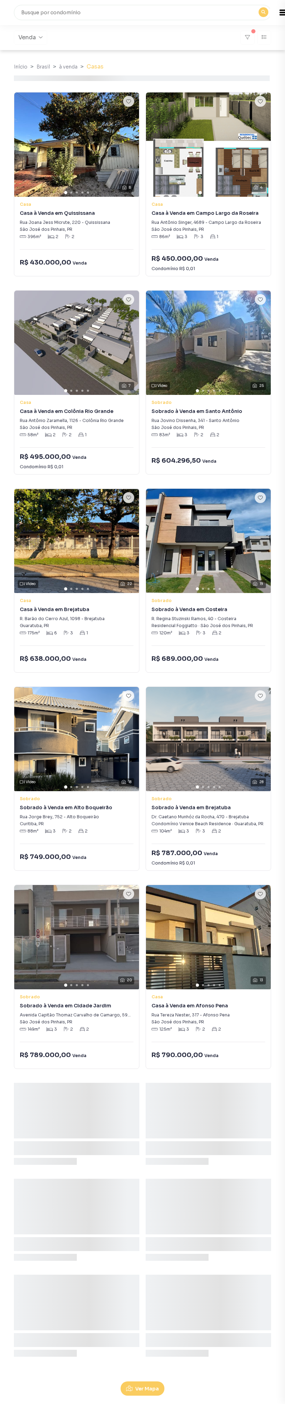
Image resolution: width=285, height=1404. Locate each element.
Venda (27, 37)
